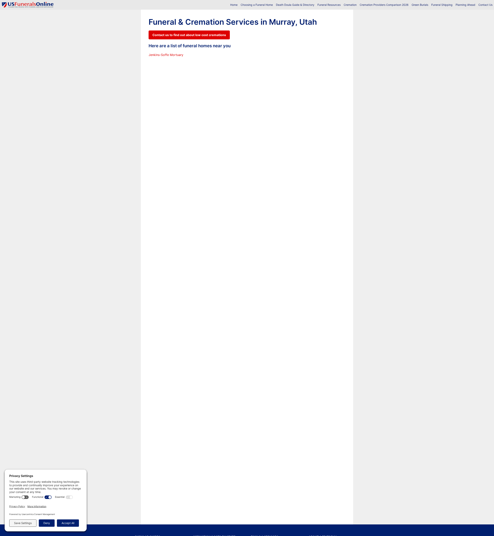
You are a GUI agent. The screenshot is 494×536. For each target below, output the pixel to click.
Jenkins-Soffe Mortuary (166, 55)
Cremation (350, 4)
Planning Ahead (465, 4)
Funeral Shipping (442, 4)
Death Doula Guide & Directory (295, 4)
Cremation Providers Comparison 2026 (384, 4)
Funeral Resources (329, 4)
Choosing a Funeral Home (257, 4)
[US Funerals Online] (28, 5)
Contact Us (485, 4)
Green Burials (420, 4)
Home (234, 4)
